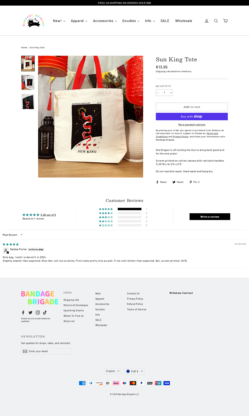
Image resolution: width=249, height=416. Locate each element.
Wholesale (183, 20)
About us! (69, 321)
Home (24, 47)
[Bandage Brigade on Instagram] (38, 312)
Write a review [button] (210, 216)
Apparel (78, 20)
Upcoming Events (74, 310)
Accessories (103, 20)
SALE (165, 20)
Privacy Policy (135, 298)
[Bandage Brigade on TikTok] (45, 312)
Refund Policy (135, 304)
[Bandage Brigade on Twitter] (30, 312)
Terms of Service (136, 309)
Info (148, 20)
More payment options (191, 124)
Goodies (129, 20)
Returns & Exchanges (76, 305)
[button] (106, 209)
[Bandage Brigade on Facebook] (23, 312)
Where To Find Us (74, 315)
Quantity (163, 86)
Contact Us (133, 293)
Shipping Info (71, 299)
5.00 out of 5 (48, 214)
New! (58, 20)
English (110, 371)
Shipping (160, 71)
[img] (11, 244)
